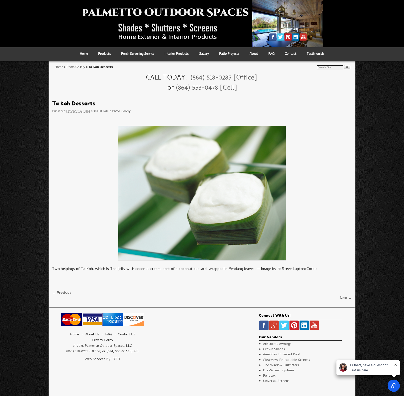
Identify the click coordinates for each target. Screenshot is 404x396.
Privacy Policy (102, 340)
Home (84, 54)
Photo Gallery (75, 67)
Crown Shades (274, 349)
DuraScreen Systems (278, 371)
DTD (116, 359)
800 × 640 (101, 111)
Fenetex (269, 376)
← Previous (61, 293)
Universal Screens (276, 381)
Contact (290, 54)
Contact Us (126, 335)
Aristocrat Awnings (277, 344)
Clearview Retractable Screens (286, 360)
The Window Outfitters (281, 365)
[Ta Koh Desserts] (202, 193)
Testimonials (315, 54)
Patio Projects (229, 54)
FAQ (271, 54)
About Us (92, 335)
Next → (346, 298)
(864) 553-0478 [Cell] (206, 88)
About (254, 54)
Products (104, 54)
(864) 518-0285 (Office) (83, 352)
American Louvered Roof (281, 355)
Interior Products (177, 54)
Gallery (204, 54)
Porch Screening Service (137, 54)
